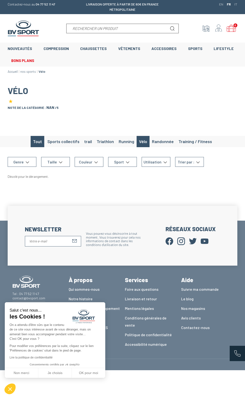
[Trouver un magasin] (206, 28)
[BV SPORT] (23, 28)
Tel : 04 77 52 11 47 (25, 294)
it (235, 4)
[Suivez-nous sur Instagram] (181, 241)
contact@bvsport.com (28, 298)
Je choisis (55, 373)
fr (229, 4)
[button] (10, 389)
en (221, 4)
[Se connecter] (219, 28)
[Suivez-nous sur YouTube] (204, 241)
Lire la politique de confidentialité (31, 357)
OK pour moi (88, 373)
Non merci (21, 373)
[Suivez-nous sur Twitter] (192, 241)
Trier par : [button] (186, 162)
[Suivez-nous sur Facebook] (169, 241)
